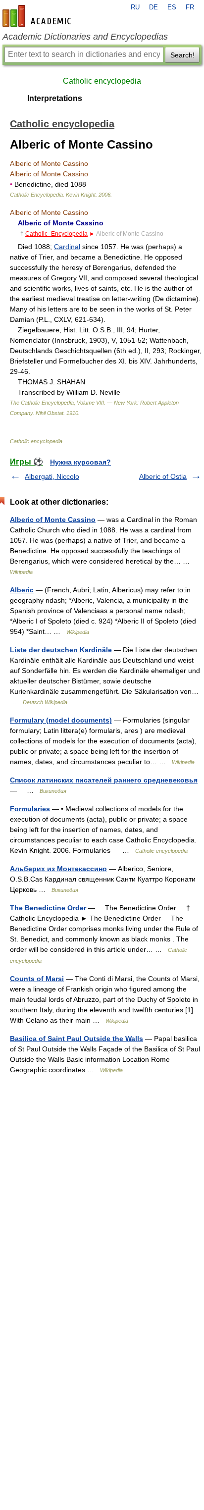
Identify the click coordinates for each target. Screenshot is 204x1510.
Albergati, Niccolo (52, 476)
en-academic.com (38, 16)
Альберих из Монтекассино (58, 869)
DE (153, 7)
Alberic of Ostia (163, 476)
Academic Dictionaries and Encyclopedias (85, 37)
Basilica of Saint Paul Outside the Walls (76, 1038)
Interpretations (54, 98)
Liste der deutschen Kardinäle (61, 650)
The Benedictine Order (48, 908)
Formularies (30, 809)
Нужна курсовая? (80, 462)
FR (190, 7)
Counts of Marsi (37, 979)
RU (135, 7)
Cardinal (67, 247)
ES (171, 7)
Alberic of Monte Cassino (53, 519)
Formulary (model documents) (61, 720)
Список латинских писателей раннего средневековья (104, 780)
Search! (182, 55)
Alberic (22, 590)
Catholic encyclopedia (102, 81)
